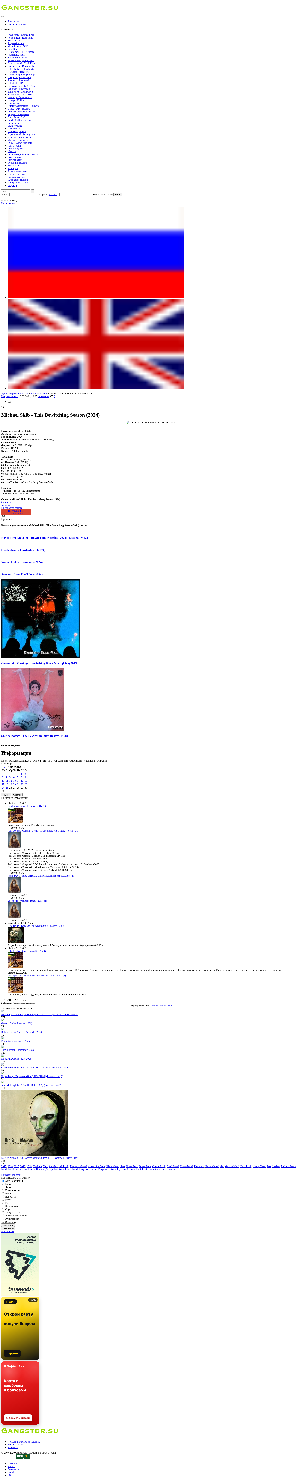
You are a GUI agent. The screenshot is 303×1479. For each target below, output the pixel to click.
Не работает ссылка (11, 507)
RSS (10, 1475)
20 (14, 784)
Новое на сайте (16, 1444)
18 (7, 784)
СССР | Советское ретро (21, 142)
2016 (10, 1166)
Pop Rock (59, 1169)
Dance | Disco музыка (19, 108)
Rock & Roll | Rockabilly (20, 37)
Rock (151, 1169)
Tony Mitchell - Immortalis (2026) (18, 1049)
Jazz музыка (14, 128)
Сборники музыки (17, 162)
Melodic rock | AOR (18, 46)
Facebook (12, 1463)
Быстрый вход (9, 200)
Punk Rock (141, 1169)
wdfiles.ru (6, 505)
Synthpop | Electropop (19, 88)
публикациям (156, 1005)
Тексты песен (15, 21)
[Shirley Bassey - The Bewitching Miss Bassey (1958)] (32, 729)
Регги (8, 1199)
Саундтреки (14, 123)
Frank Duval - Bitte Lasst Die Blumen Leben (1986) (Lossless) (41, 875)
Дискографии (15, 160)
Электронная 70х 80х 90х (21, 86)
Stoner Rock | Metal (17, 57)
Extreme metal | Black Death (22, 63)
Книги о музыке (16, 177)
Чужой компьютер (103, 194)
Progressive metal (16, 54)
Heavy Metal (259, 1166)
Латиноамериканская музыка (23, 154)
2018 (22, 1166)
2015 (3, 1166)
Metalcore (13, 1169)
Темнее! (6, 795)
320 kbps (37, 1166)
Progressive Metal (88, 1169)
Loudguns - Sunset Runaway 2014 (27, 806)
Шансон (12, 151)
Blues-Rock (145, 1166)
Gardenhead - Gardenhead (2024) (23, 550)
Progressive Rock (107, 1169)
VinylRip (12, 185)
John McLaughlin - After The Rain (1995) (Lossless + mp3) (31, 1085)
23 (26, 784)
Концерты (13, 168)
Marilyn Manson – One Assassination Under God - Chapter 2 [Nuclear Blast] (39, 1157)
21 (18, 784)
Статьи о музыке (17, 174)
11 (7, 780)
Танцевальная (12, 1212)
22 (22, 784)
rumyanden (43, 396)
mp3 (45, 1169)
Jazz (269, 1166)
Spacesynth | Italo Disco (20, 94)
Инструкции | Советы (19, 182)
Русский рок (14, 157)
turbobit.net (7, 502)
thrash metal (161, 1169)
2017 (16, 1166)
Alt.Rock (63, 1166)
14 (18, 780)
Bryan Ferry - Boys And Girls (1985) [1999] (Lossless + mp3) (32, 1076)
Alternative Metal (78, 1166)
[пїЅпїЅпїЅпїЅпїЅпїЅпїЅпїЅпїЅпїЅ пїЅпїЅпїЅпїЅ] (96, 388)
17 (3, 784)
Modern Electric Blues (30, 1169)
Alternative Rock (96, 1166)
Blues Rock (132, 1166)
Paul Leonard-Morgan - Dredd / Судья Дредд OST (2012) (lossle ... (43, 830)
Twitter (11, 1466)
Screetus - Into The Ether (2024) (22, 574)
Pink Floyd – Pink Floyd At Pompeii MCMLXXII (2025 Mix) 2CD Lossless (39, 1014)
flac (222, 1166)
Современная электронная (22, 111)
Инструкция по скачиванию (16, 512)
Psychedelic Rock (126, 1169)
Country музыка (16, 148)
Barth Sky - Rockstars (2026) (15, 1041)
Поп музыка (11, 1206)
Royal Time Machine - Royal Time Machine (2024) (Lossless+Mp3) (44, 537)
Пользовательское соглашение (24, 1441)
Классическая (12, 1190)
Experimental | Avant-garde (21, 134)
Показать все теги (11, 1175)
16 (26, 780)
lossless (276, 1166)
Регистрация (8, 203)
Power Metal (71, 1169)
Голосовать (8, 1225)
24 (3, 787)
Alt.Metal (53, 1166)
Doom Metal (186, 1166)
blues (122, 1166)
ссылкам (168, 1005)
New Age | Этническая (20, 97)
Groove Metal (232, 1166)
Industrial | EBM (16, 83)
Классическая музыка (19, 137)
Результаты (8, 1228)
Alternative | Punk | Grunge (21, 74)
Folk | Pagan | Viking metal (21, 69)
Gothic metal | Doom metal (21, 66)
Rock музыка (14, 40)
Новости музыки (17, 24)
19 (10, 784)
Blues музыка (15, 125)
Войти (117, 194)
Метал (8, 1193)
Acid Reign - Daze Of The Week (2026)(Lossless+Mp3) (37, 926)
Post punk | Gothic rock (19, 77)
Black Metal (112, 1166)
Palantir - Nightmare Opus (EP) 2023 (28, 951)
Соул (7, 1209)
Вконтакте (13, 1469)
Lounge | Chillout (16, 100)
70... (45, 1166)
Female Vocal (212, 1166)
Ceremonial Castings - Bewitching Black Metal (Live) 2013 (39, 663)
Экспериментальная (16, 1215)
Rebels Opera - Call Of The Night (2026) (21, 1032)
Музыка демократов (18, 140)
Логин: (5, 194)
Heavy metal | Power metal (21, 52)
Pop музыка (14, 103)
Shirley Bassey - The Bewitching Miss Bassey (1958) (34, 735)
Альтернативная (14, 1181)
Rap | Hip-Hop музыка (19, 120)
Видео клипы (15, 165)
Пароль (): (49, 194)
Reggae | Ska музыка (18, 114)
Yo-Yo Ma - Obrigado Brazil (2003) (27, 900)
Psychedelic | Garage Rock (21, 34)
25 (7, 787)
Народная (10, 1196)
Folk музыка (14, 145)
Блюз (8, 1184)
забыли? (53, 194)
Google (11, 1472)
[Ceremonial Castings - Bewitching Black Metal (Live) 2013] (40, 657)
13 (14, 780)
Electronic (199, 1166)
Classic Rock (158, 1166)
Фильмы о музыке (17, 171)
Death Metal (173, 1166)
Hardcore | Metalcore (18, 71)
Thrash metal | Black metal (21, 60)
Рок (7, 1203)
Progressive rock (16, 43)
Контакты (13, 1447)
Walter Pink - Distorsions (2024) (22, 562)
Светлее (17, 795)
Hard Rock (13, 49)
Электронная (12, 1218)
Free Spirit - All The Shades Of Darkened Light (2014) (37, 975)
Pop (51, 1169)
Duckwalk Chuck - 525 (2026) (16, 1058)
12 (10, 780)
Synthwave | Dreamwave (20, 91)
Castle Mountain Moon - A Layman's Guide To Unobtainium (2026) (35, 1067)
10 (3, 780)
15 (22, 780)
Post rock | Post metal (18, 80)
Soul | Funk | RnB (17, 117)
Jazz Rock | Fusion (17, 131)
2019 (29, 1166)
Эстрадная (10, 1222)
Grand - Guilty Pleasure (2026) (16, 1023)
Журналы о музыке (18, 179)
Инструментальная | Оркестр (23, 106)
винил (172, 1169)
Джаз (8, 1187)
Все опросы (7, 1231)
